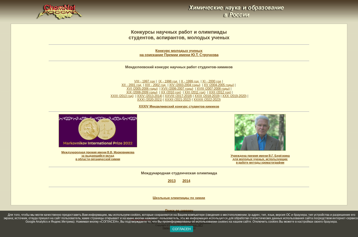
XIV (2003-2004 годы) (184, 85)
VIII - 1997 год (144, 81)
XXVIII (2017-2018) (178, 96)
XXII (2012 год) (220, 92)
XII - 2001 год (132, 85)
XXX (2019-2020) (234, 96)
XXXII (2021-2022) (178, 99)
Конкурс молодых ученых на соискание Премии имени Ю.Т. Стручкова (179, 53)
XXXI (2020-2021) (149, 99)
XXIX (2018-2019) (207, 96)
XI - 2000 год (211, 81)
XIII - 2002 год (156, 85)
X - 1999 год (190, 81)
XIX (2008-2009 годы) (141, 92)
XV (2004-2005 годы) (219, 85)
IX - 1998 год (168, 81)
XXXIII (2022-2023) (207, 99)
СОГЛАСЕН (181, 229)
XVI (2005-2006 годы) (142, 88)
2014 (186, 181)
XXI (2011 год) (195, 92)
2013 (172, 181)
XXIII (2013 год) (122, 96)
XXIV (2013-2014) (149, 96)
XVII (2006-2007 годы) (177, 88)
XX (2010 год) (171, 92)
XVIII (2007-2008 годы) (213, 88)
